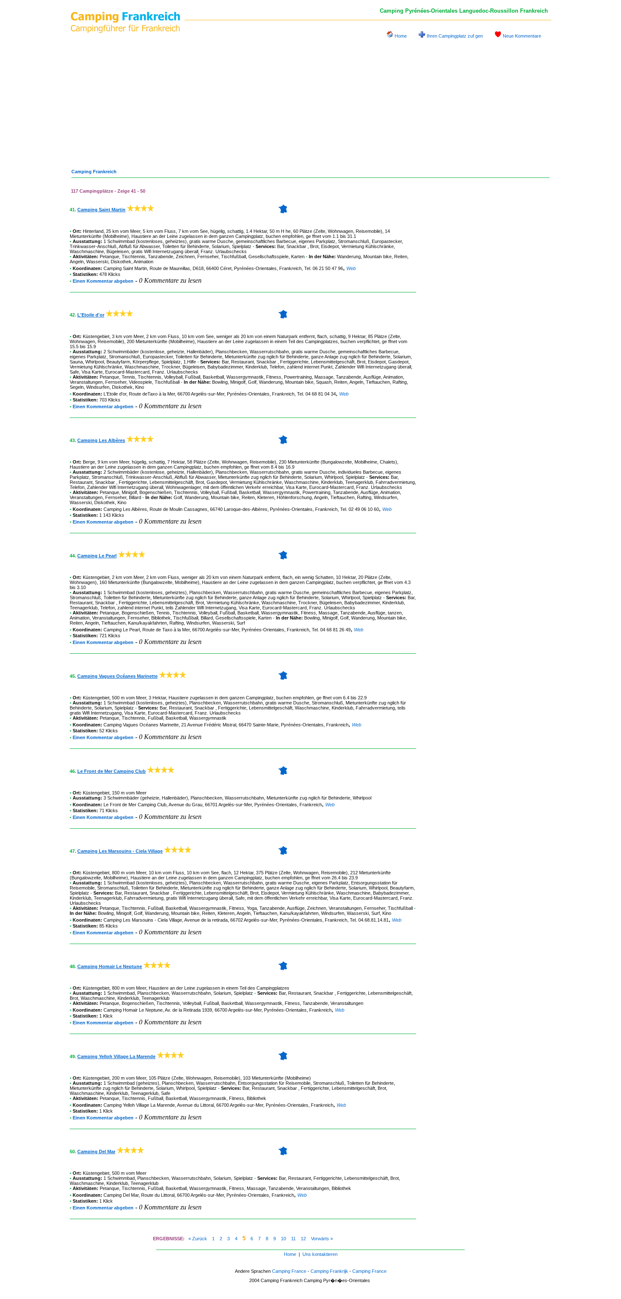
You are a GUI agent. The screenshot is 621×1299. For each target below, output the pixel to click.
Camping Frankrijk (329, 1271)
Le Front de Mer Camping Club (111, 771)
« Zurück (197, 1238)
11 (293, 1238)
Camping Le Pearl (97, 555)
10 (283, 1238)
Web (351, 268)
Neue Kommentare (522, 35)
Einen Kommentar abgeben (103, 281)
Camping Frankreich (94, 171)
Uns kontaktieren (320, 1254)
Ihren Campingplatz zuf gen (455, 35)
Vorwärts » (322, 1238)
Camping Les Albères (101, 440)
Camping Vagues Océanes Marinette (117, 676)
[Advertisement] (310, 100)
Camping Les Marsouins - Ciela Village (120, 851)
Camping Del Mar (96, 1151)
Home (401, 35)
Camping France (289, 1271)
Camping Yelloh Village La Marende (116, 1056)
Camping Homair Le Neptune (109, 966)
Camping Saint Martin (101, 209)
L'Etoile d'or (90, 314)
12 (303, 1238)
